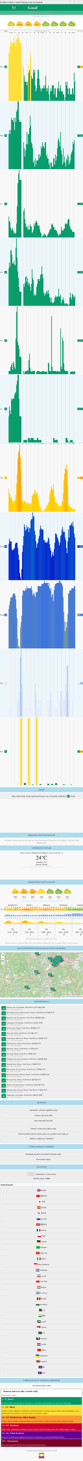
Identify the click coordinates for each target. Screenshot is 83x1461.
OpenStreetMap (70, 996)
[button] (36, 972)
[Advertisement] (41, 816)
